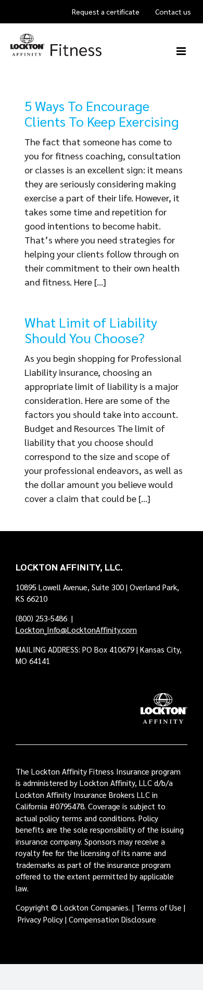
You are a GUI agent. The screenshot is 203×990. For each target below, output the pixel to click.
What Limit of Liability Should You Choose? (90, 329)
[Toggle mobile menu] (181, 51)
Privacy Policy (40, 919)
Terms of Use (159, 907)
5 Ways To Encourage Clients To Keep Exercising (101, 113)
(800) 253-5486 (42, 618)
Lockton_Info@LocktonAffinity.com (76, 629)
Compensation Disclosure (112, 919)
